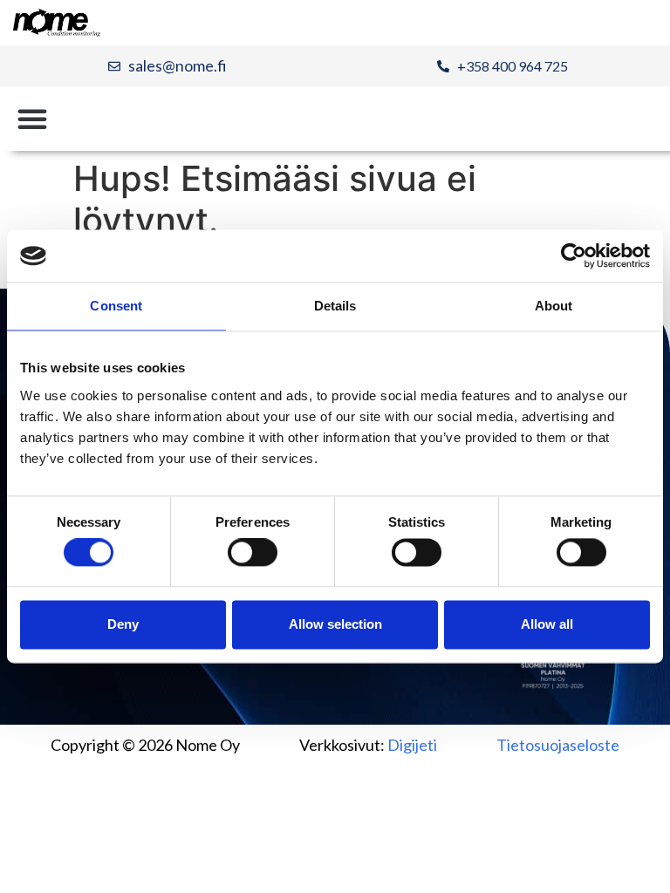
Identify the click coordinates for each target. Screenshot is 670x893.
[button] (32, 118)
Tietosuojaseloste (557, 744)
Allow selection (335, 624)
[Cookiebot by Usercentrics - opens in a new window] (573, 255)
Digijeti (412, 744)
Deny (123, 624)
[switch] (252, 553)
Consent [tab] (116, 305)
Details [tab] (335, 305)
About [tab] (554, 305)
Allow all (547, 624)
